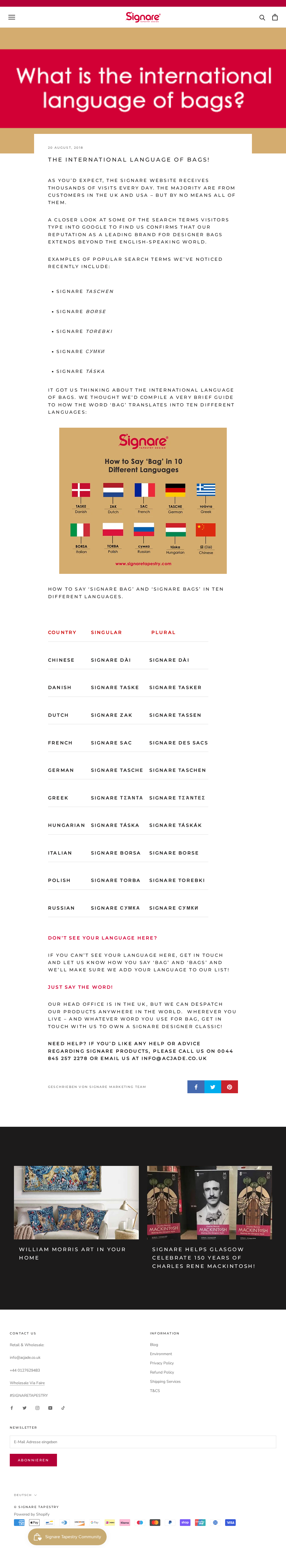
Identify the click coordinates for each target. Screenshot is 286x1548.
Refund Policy (162, 1372)
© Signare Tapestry (36, 1507)
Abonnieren (33, 1460)
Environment (161, 1354)
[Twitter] (25, 1408)
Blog (154, 1344)
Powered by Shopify (31, 1514)
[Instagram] (37, 1408)
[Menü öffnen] (11, 17)
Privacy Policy (162, 1363)
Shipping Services (165, 1381)
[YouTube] (50, 1408)
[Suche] (262, 17)
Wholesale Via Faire (27, 1383)
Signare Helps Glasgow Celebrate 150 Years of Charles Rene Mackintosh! (204, 1257)
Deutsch (23, 1495)
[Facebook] (12, 1408)
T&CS (155, 1390)
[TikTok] (63, 1408)
